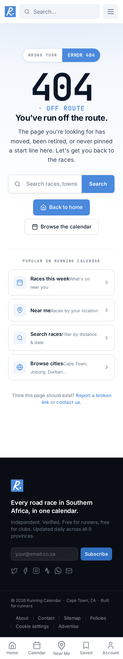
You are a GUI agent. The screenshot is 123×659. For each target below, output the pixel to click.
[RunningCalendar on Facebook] (25, 570)
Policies (98, 618)
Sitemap (72, 618)
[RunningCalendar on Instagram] (36, 570)
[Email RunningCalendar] (69, 570)
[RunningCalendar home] (10, 11)
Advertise (68, 626)
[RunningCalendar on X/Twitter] (14, 570)
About (22, 618)
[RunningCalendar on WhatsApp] (58, 570)
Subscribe (96, 554)
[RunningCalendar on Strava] (47, 570)
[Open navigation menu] (110, 11)
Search (98, 184)
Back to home (66, 207)
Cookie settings (32, 626)
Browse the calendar (66, 226)
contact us (68, 402)
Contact (46, 618)
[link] (12, 648)
